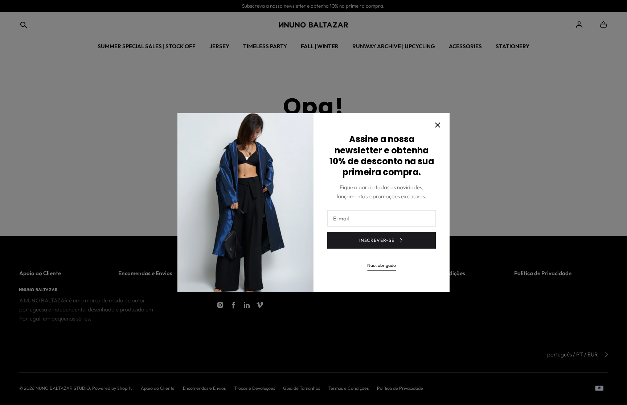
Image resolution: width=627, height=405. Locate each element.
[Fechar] (437, 125)
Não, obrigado (381, 265)
